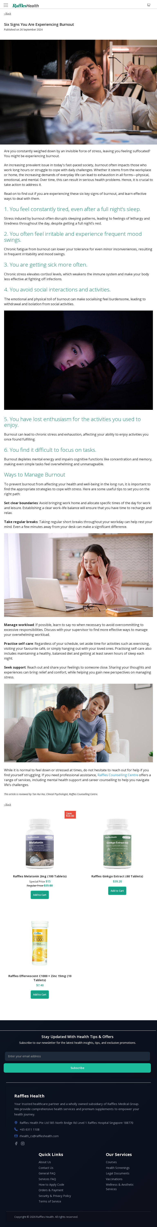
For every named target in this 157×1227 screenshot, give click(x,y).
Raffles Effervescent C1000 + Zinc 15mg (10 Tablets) (39, 978)
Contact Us (46, 1168)
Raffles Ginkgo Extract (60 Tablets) (117, 876)
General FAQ (47, 1173)
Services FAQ (47, 1179)
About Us (45, 1162)
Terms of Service (50, 1201)
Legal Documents (117, 1173)
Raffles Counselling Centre (118, 775)
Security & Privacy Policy (55, 1196)
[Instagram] (23, 1143)
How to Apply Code (51, 1184)
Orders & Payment (51, 1190)
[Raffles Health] (25, 6)
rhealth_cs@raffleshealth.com (39, 1136)
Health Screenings (118, 1168)
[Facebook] (16, 1143)
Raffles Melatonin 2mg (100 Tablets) (40, 876)
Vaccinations (114, 1179)
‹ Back (7, 13)
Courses (111, 1162)
